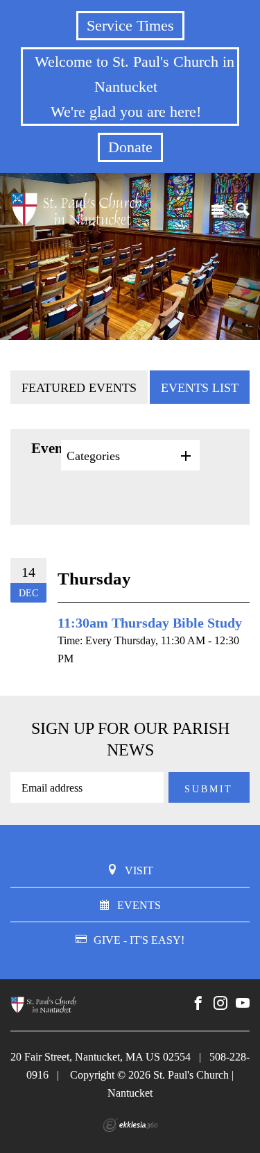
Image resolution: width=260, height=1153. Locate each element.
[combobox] (130, 455)
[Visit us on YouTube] (243, 1003)
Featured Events (79, 388)
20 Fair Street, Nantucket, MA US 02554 (100, 1057)
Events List (200, 388)
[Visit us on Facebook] (198, 1003)
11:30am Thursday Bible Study (150, 622)
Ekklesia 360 (130, 1125)
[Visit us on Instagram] (220, 1003)
